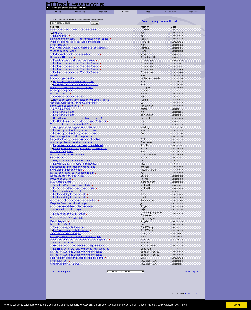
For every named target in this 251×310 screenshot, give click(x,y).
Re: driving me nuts (63, 111)
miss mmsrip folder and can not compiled (73, 200)
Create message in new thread (159, 21)
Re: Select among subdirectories (71, 230)
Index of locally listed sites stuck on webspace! (75, 41)
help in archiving (59, 93)
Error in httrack (59, 260)
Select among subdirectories (69, 227)
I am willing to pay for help (67, 191)
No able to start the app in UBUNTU (69, 175)
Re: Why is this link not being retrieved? (74, 163)
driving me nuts (61, 108)
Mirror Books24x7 (60, 224)
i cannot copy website (62, 78)
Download (80, 12)
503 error (58, 32)
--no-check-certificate (61, 242)
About (58, 12)
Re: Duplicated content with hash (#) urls (75, 84)
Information (171, 12)
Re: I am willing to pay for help (69, 194)
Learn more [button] (181, 304)
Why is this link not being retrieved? (72, 160)
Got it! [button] (237, 305)
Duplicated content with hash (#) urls (73, 81)
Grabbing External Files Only (65, 263)
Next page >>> (193, 271)
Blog (148, 12)
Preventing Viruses (60, 178)
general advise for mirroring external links (73, 102)
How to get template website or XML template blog (81, 99)
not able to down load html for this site (71, 87)
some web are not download (66, 169)
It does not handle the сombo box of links (76, 54)
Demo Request (58, 221)
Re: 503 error (60, 35)
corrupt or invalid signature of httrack (74, 127)
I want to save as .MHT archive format (74, 60)
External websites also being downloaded (73, 29)
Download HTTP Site (61, 57)
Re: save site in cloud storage (69, 213)
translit (54, 75)
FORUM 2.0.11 (193, 293)
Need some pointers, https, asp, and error (73, 136)
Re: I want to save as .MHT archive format (76, 63)
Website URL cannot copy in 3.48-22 (69, 124)
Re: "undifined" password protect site (74, 188)
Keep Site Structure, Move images (68, 203)
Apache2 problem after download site (71, 142)
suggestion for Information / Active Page (72, 166)
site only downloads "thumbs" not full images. (75, 236)
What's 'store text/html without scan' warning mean (78, 239)
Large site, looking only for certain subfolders (75, 139)
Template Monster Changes (65, 233)
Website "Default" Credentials (66, 218)
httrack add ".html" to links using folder (72, 172)
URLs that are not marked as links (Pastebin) (77, 118)
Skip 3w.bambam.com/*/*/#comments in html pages (79, 38)
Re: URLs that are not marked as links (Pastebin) (79, 121)
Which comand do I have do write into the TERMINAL (79, 47)
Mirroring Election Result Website (68, 154)
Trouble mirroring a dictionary (67, 96)
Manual (103, 12)
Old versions (57, 157)
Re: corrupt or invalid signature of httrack (76, 130)
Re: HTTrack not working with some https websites (81, 248)
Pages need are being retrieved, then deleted (78, 145)
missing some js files (61, 90)
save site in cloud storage (67, 209)
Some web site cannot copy (65, 105)
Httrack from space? (61, 151)
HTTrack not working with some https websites (79, 245)
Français (193, 12)
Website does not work (63, 51)
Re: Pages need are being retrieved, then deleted (80, 148)
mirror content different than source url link (74, 206)
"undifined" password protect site (72, 185)
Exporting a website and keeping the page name (76, 257)
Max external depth (61, 182)
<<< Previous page (60, 271)
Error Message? (59, 44)
